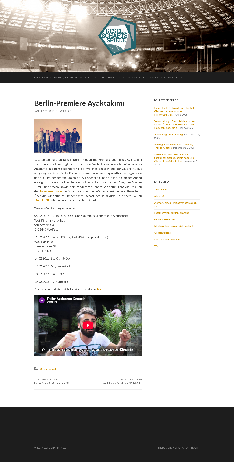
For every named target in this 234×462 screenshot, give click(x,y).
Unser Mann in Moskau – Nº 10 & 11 (121, 381)
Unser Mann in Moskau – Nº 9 (51, 381)
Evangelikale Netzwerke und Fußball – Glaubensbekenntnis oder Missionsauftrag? (175, 111)
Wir (156, 245)
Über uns (39, 77)
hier (99, 289)
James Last (65, 111)
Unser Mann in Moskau (167, 239)
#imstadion (160, 189)
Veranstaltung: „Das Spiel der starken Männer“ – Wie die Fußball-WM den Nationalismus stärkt (174, 124)
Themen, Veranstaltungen (70, 77)
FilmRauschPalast (52, 191)
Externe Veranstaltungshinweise (171, 212)
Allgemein (159, 195)
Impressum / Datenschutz (166, 77)
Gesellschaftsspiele (54, 448)
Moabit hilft (42, 200)
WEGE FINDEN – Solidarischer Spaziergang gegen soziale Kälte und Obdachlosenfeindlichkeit (174, 157)
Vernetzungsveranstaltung (168, 134)
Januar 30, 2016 (44, 111)
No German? (134, 77)
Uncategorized (48, 368)
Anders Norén (179, 448)
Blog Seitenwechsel (107, 77)
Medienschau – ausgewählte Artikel (173, 225)
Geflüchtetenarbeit (164, 219)
